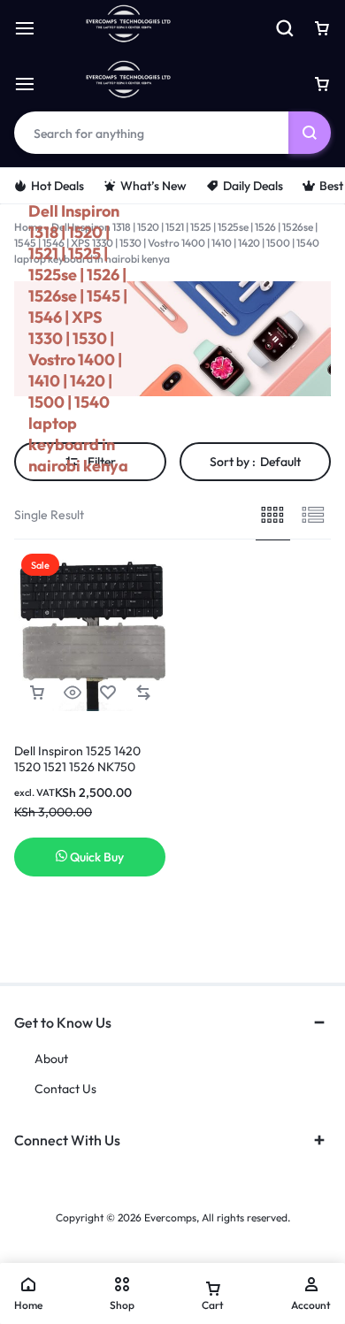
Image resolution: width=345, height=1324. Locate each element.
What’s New (153, 186)
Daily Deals (253, 186)
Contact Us (65, 1089)
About (51, 1059)
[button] (37, 693)
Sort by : (255, 462)
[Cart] (322, 84)
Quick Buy (97, 857)
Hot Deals (57, 186)
